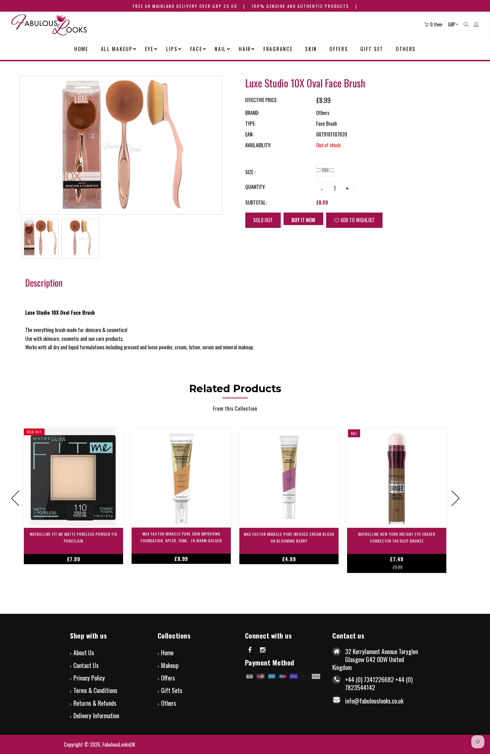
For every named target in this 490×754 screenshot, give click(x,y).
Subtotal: (256, 202)
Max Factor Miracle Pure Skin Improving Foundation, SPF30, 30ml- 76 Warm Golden (181, 537)
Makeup (170, 665)
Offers (168, 677)
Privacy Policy (89, 677)
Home (167, 652)
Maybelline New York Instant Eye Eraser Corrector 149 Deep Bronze (396, 537)
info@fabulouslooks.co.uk (374, 700)
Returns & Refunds (95, 702)
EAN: (249, 134)
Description (44, 282)
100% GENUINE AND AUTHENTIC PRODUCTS (300, 6)
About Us (83, 652)
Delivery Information (96, 715)
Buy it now (307, 220)
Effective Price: (261, 100)
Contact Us (86, 665)
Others (168, 702)
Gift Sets (171, 690)
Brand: (252, 112)
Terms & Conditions (95, 690)
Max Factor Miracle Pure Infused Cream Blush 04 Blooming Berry (289, 537)
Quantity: (255, 186)
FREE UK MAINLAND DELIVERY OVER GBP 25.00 (185, 6)
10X (325, 170)
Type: (250, 123)
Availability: (258, 145)
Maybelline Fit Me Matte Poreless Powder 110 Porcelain (73, 537)
